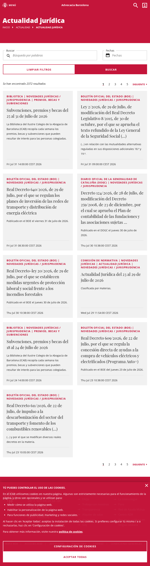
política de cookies (70, 531)
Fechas (110, 50)
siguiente (139, 84)
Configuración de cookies (75, 546)
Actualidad (23, 27)
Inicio (6, 27)
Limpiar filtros (39, 69)
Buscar (10, 50)
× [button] (147, 485)
